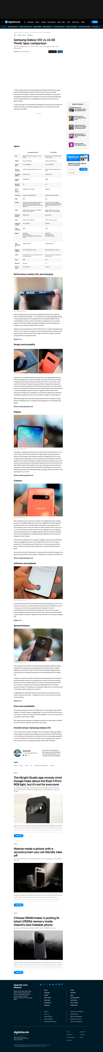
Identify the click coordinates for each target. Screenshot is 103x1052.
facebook (23, 755)
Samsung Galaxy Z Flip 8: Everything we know (80, 135)
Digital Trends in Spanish (76, 1019)
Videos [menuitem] (83, 22)
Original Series (74, 1005)
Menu (2, 22)
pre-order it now (51, 710)
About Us (46, 1011)
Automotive (47, 1005)
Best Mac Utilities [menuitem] (37, 27)
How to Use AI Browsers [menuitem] (59, 27)
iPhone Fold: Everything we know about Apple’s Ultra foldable (80, 110)
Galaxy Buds (36, 712)
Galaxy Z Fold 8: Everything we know (80, 144)
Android (21, 765)
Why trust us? (47, 32)
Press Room (82, 1034)
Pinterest (56, 984)
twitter (28, 755)
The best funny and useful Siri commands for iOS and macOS (80, 127)
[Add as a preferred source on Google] (52, 51)
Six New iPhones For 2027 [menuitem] (25, 27)
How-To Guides (74, 1002)
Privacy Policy (71, 172)
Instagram (44, 984)
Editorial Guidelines (48, 1019)
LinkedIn (59, 984)
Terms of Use (69, 1040)
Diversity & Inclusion (71, 1037)
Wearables (73, 993)
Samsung (25, 263)
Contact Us (46, 1014)
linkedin (26, 755)
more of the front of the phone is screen (32, 463)
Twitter (47, 984)
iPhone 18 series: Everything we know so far (80, 118)
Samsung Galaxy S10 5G (54, 316)
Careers (68, 1031)
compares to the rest (34, 740)
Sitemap (81, 1037)
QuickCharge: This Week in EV (41, 765)
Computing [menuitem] (30, 22)
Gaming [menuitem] (43, 22)
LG (46, 263)
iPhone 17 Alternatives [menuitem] (71, 27)
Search (100, 22)
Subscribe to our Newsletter (76, 1011)
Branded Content (74, 1014)
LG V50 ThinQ (21, 319)
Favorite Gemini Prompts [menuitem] (84, 27)
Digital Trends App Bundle (76, 1021)
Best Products (73, 1000)
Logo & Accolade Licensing (50, 1021)
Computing (47, 993)
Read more (19, 836)
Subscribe (83, 169)
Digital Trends (10, 24)
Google (26, 765)
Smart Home (47, 1000)
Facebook (41, 984)
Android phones (36, 90)
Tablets (72, 990)
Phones (46, 990)
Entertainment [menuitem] (51, 22)
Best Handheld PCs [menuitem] (47, 27)
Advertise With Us (48, 1016)
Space (72, 995)
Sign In (95, 22)
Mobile (15, 765)
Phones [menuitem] (37, 22)
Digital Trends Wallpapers (76, 1016)
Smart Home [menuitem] (75, 22)
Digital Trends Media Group (22, 1046)
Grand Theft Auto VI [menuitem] (13, 27)
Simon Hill (17, 51)
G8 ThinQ (58, 96)
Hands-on (47, 266)
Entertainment (47, 1002)
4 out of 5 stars (26, 266)
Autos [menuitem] (68, 22)
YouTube (50, 984)
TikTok (53, 984)
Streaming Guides (74, 997)
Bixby (37, 668)
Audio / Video (47, 997)
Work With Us (69, 1034)
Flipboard (62, 984)
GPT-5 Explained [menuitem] (96, 27)
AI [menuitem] (24, 22)
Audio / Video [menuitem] (61, 22)
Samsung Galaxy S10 (35, 107)
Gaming (46, 995)
